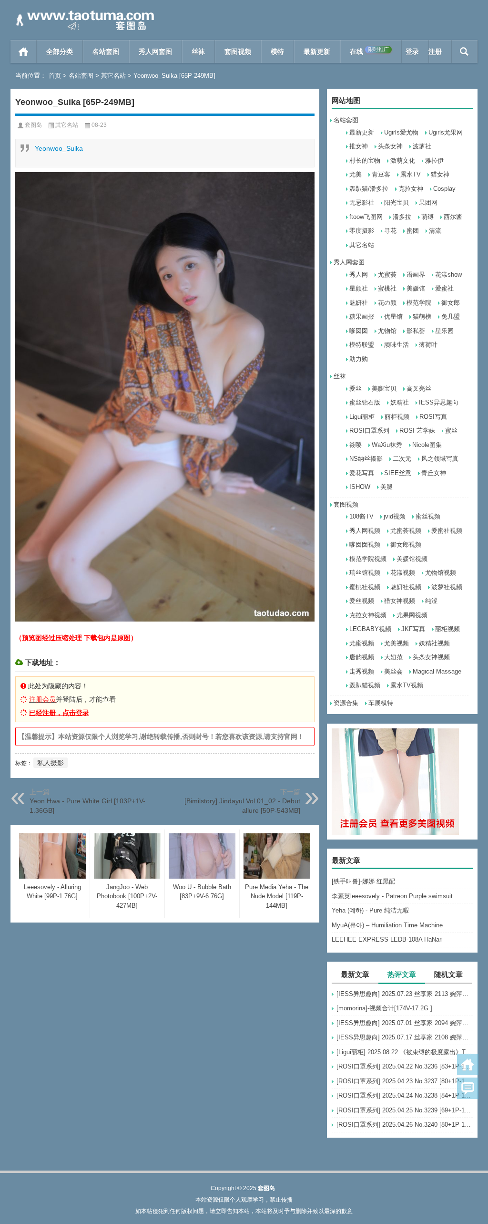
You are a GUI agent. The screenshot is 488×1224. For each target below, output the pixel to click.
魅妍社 (358, 302)
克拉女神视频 (367, 615)
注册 (435, 51)
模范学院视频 (367, 558)
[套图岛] (83, 12)
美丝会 (393, 671)
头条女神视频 (431, 657)
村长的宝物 (364, 160)
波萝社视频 (446, 587)
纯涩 (431, 600)
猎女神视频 (399, 600)
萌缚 (427, 216)
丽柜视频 (397, 416)
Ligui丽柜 (362, 416)
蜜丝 (451, 430)
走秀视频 (361, 671)
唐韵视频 (361, 657)
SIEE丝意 (397, 473)
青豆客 (381, 174)
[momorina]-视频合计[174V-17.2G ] (384, 1008)
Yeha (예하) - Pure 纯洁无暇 (370, 910)
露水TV (410, 174)
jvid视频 (395, 516)
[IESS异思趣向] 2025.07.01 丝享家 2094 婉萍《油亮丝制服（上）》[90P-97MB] (404, 1023)
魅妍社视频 (405, 587)
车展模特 (380, 702)
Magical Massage (437, 671)
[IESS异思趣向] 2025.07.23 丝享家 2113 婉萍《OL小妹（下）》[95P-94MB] (404, 993)
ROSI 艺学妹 (417, 430)
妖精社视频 (434, 643)
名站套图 (105, 51)
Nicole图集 (427, 444)
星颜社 (358, 288)
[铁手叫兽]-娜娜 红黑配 (363, 881)
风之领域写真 (439, 458)
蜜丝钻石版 (364, 402)
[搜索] (464, 51)
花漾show (448, 274)
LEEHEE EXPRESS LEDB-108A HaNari (387, 939)
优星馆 (393, 316)
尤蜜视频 (361, 643)
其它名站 (113, 75)
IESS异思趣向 (438, 402)
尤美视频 (396, 643)
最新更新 (317, 51)
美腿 (386, 486)
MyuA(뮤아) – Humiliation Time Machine (387, 925)
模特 (277, 51)
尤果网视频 (411, 615)
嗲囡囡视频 (364, 544)
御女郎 (450, 302)
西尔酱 (453, 216)
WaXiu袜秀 (387, 444)
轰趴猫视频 (364, 685)
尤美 (355, 174)
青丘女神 (433, 473)
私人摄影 (50, 763)
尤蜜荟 (387, 274)
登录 (412, 51)
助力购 (358, 359)
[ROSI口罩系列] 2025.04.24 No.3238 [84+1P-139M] (404, 1095)
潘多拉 (402, 216)
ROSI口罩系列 (369, 430)
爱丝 (355, 388)
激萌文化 (402, 160)
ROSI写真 (433, 416)
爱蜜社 (444, 288)
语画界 (416, 274)
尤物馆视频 (440, 572)
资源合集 (346, 702)
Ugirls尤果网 (445, 132)
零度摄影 (361, 230)
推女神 (358, 146)
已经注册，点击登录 (59, 712)
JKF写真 (413, 629)
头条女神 (390, 146)
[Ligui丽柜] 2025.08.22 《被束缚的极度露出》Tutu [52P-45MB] (404, 1052)
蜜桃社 (387, 288)
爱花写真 (361, 473)
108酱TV (361, 516)
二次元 (402, 458)
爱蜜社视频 (446, 530)
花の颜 (387, 302)
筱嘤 (355, 444)
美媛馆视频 (411, 558)
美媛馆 (416, 288)
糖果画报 (361, 316)
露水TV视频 (406, 685)
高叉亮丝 (419, 388)
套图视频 (237, 51)
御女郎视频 (405, 544)
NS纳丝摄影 (366, 458)
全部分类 (59, 51)
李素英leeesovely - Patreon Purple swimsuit (392, 896)
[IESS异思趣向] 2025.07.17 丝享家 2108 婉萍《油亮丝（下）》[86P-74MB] (404, 1037)
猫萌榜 (422, 316)
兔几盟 (450, 316)
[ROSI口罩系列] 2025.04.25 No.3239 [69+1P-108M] (404, 1110)
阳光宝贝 (396, 202)
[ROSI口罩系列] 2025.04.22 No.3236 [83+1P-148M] (404, 1066)
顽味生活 (396, 344)
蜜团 (413, 230)
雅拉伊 (434, 160)
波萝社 (422, 146)
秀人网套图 (155, 51)
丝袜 (198, 51)
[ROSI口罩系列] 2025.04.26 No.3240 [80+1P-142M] (404, 1124)
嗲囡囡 (358, 330)
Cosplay (444, 188)
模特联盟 (361, 344)
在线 (369, 50)
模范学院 (419, 302)
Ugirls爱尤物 (401, 132)
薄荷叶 (428, 344)
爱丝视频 (361, 600)
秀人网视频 (364, 530)
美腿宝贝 (384, 388)
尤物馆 (387, 330)
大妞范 (393, 657)
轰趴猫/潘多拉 (368, 188)
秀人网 (358, 274)
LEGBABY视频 (370, 629)
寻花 (390, 230)
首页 (23, 51)
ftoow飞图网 (366, 216)
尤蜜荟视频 (405, 530)
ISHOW (359, 486)
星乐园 (444, 330)
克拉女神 (410, 188)
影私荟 (416, 330)
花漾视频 (402, 572)
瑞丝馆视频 (364, 572)
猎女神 (440, 174)
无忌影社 (361, 202)
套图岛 (33, 125)
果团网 (428, 202)
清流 (435, 230)
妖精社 (399, 402)
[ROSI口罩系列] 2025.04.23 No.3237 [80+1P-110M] (404, 1081)
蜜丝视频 (428, 516)
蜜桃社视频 (364, 587)
